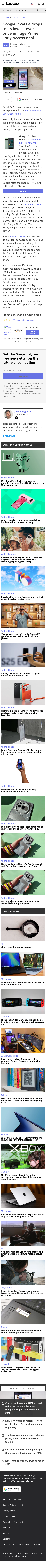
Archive (6, 1533)
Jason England (19, 44)
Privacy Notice (36, 386)
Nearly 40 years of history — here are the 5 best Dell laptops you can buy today (24, 1424)
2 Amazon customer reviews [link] (23, 320)
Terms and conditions (12, 1499)
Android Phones (18, 17)
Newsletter (38, 99)
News (6, 45)
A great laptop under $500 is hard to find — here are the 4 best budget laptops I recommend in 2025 (23, 1408)
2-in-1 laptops (22, 10)
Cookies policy (9, 1516)
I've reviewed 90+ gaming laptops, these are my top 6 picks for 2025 (23, 1451)
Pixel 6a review (18, 236)
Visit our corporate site (22, 1481)
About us (7, 1527)
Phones (6, 17)
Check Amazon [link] (32, 332)
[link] (10, 143)
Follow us (25, 99)
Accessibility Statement (13, 1522)
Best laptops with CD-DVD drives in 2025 (24, 1462)
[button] (3, 4)
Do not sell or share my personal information (22, 1544)
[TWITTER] (17, 418)
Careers (6, 1539)
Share (9, 99)
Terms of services (33, 383)
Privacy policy (9, 1510)
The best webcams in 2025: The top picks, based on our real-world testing (24, 1438)
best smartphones (33, 204)
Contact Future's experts (13, 1505)
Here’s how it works (30, 62)
